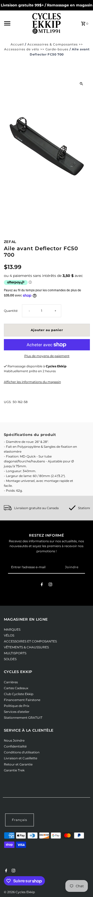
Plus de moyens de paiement (46, 356)
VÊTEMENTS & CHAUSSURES (26, 647)
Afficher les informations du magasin (32, 382)
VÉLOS (9, 635)
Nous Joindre (14, 740)
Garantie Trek (14, 770)
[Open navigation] (16, 23)
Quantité (11, 311)
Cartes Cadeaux (16, 688)
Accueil (17, 44)
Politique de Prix (16, 706)
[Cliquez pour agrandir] (81, 83)
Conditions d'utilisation (22, 752)
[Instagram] (50, 585)
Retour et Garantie (18, 764)
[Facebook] (42, 585)
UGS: (7, 402)
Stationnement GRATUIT (23, 718)
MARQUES (12, 629)
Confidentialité (15, 746)
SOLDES (10, 659)
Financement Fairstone (22, 700)
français (19, 820)
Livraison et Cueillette (20, 758)
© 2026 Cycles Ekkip (19, 892)
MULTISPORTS (15, 653)
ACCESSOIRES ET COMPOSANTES (30, 641)
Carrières (11, 682)
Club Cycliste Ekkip (18, 694)
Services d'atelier (16, 712)
